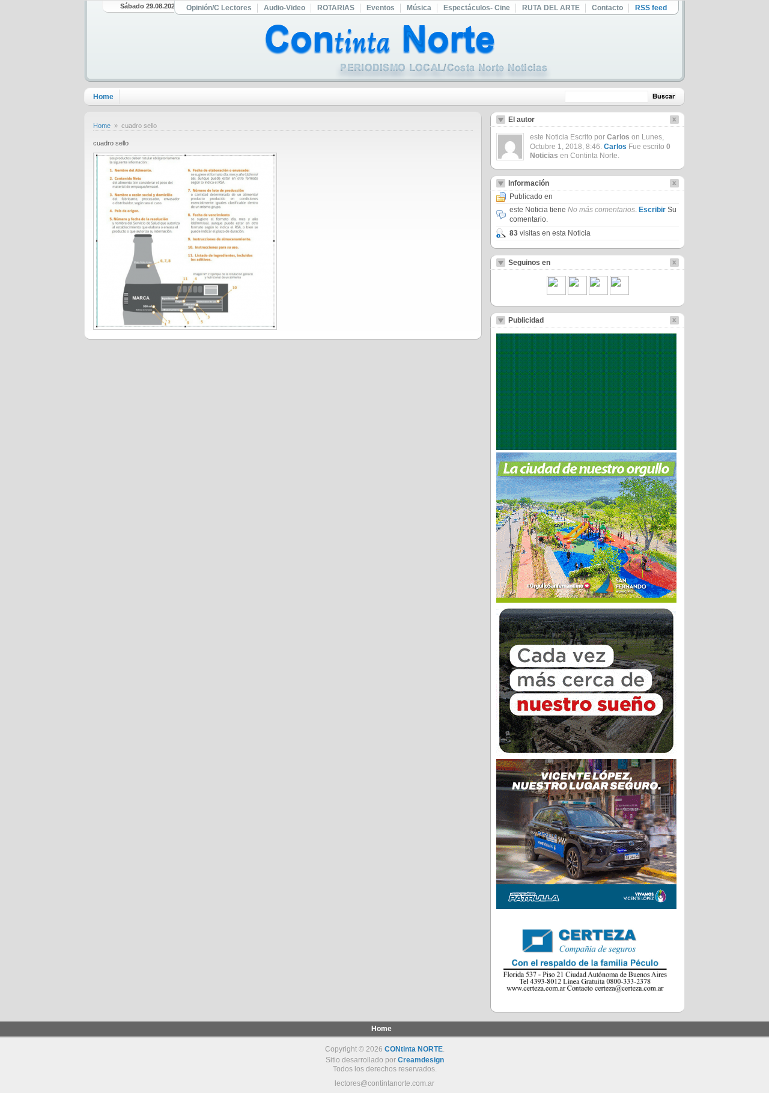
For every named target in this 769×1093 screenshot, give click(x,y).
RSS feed (651, 8)
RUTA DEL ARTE (551, 8)
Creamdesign (421, 1060)
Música (419, 8)
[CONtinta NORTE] (408, 53)
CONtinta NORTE (413, 1049)
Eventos (380, 8)
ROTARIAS (335, 8)
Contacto (607, 8)
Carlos (615, 146)
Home (103, 97)
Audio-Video (284, 8)
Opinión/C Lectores (219, 8)
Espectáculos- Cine (476, 8)
